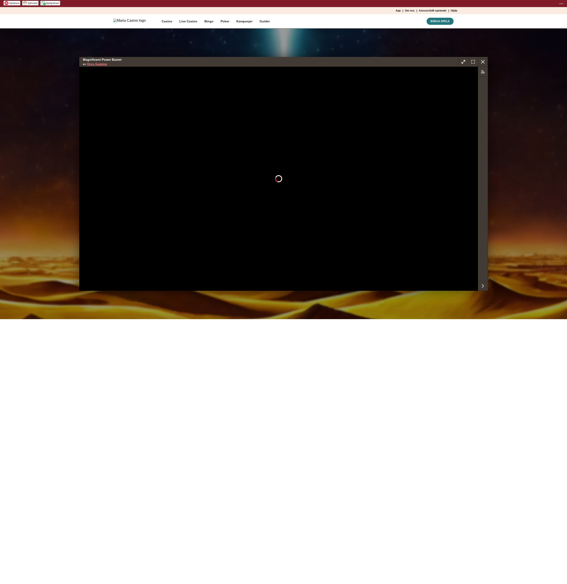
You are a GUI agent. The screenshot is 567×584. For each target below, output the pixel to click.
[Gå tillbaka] (483, 62)
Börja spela (440, 21)
